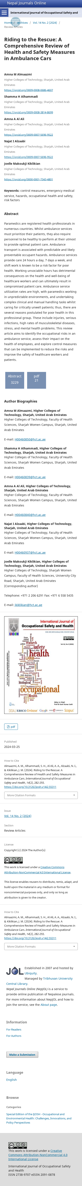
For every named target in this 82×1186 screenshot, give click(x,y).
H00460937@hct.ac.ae (30, 552)
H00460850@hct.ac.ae (30, 439)
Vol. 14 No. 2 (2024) (45, 23)
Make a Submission (22, 1055)
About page (49, 1005)
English (11, 1080)
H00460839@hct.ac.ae (30, 477)
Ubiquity (31, 973)
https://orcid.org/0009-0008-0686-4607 (28, 90)
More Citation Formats (21, 795)
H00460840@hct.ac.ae (30, 515)
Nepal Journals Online (26, 2)
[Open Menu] (4, 12)
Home (8, 23)
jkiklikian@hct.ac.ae (28, 605)
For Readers (13, 1029)
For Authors (13, 1036)
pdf (12, 727)
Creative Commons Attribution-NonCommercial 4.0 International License (37, 1155)
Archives (22, 23)
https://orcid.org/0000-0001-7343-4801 (28, 179)
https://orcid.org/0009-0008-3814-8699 (28, 112)
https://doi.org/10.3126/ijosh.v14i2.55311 (30, 787)
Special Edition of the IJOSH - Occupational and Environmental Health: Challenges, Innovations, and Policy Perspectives (38, 1118)
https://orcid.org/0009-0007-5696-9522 (28, 134)
